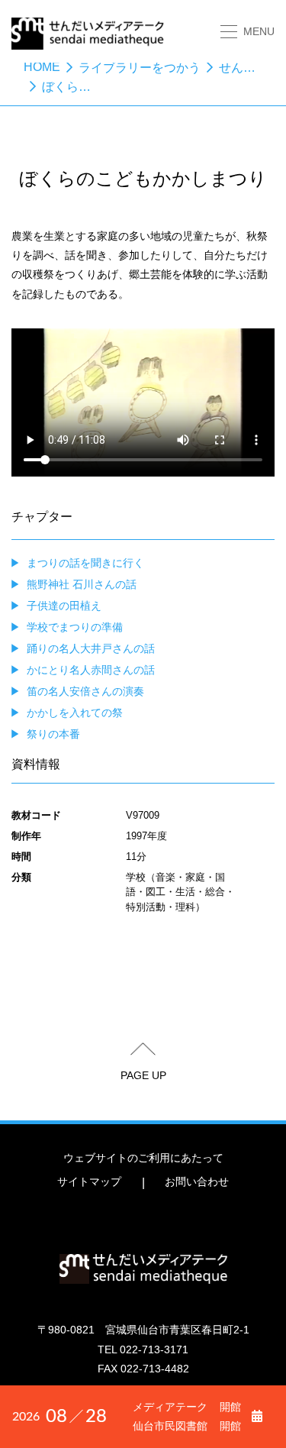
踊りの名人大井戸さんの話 (91, 648)
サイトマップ (89, 1181)
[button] (247, 32)
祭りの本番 (53, 734)
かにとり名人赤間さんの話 (91, 670)
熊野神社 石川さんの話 (82, 584)
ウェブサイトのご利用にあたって (143, 1158)
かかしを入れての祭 (75, 712)
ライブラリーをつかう (140, 67)
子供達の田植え (64, 606)
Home (42, 66)
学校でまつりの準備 (75, 627)
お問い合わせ (197, 1181)
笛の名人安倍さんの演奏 (85, 691)
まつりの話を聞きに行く (85, 563)
